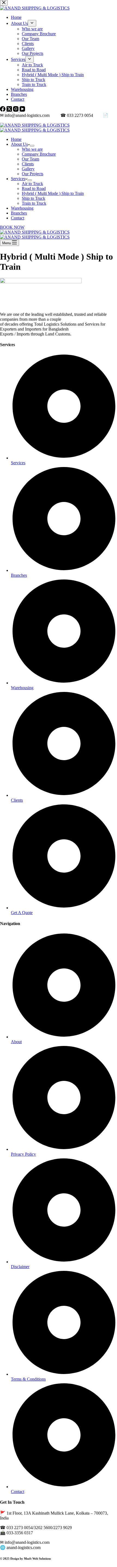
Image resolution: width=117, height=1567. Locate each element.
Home (16, 139)
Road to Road (34, 188)
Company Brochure (39, 154)
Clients (28, 164)
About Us (19, 144)
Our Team (30, 159)
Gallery (28, 168)
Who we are (32, 149)
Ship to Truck (33, 198)
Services (18, 178)
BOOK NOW (12, 227)
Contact (17, 218)
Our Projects (32, 173)
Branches (19, 213)
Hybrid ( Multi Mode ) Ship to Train (53, 193)
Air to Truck (32, 183)
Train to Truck (34, 203)
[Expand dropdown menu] (32, 146)
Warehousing (22, 208)
